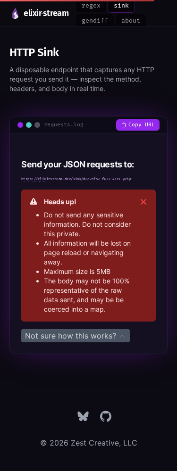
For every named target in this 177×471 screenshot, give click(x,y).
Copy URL (141, 125)
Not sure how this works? (71, 335)
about (130, 21)
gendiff (95, 21)
